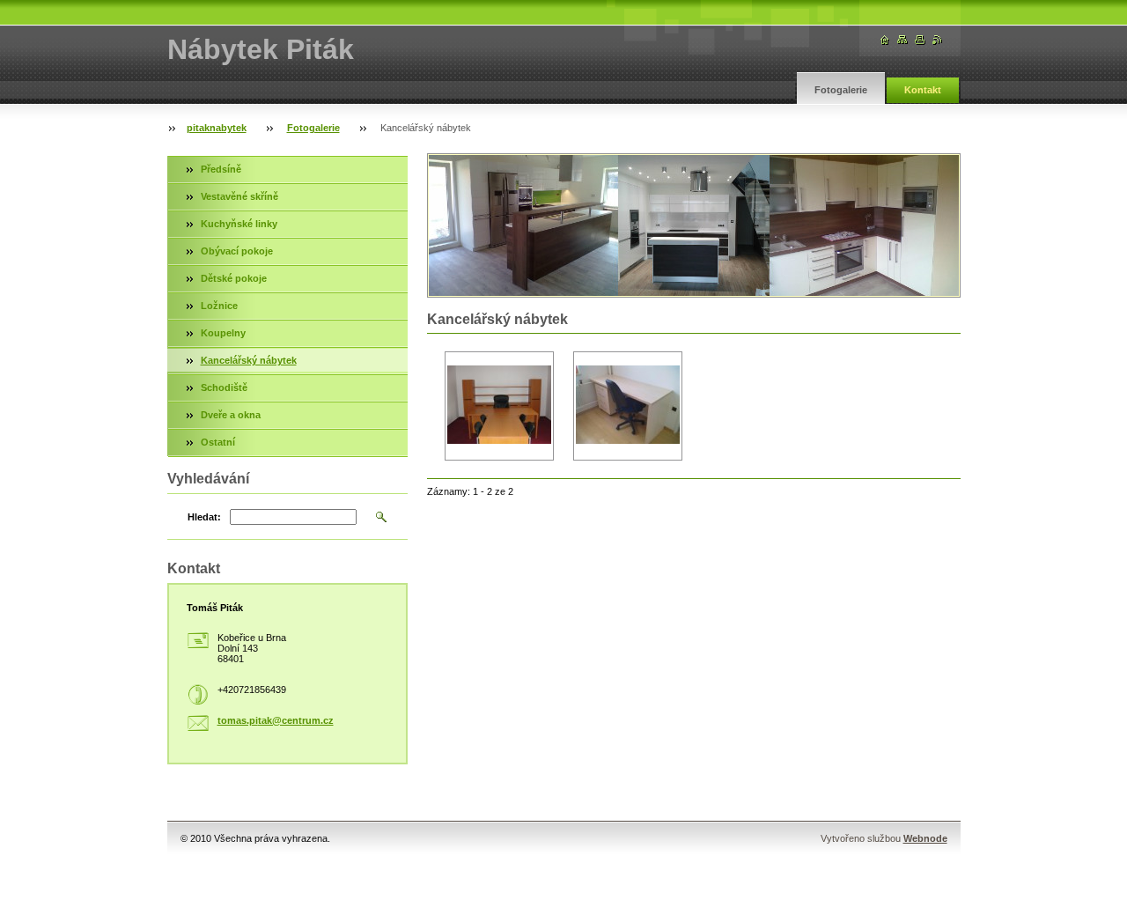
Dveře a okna (231, 414)
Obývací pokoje (237, 251)
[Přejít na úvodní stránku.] (885, 40)
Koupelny (223, 333)
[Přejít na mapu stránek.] (902, 40)
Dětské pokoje (234, 278)
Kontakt (922, 90)
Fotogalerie (840, 90)
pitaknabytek (217, 127)
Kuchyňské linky (239, 223)
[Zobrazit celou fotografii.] (499, 406)
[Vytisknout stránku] (920, 40)
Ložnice (219, 305)
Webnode (925, 838)
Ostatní (218, 442)
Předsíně (221, 169)
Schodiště (224, 387)
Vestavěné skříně (239, 196)
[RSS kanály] (937, 40)
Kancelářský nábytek (249, 360)
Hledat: (204, 517)
